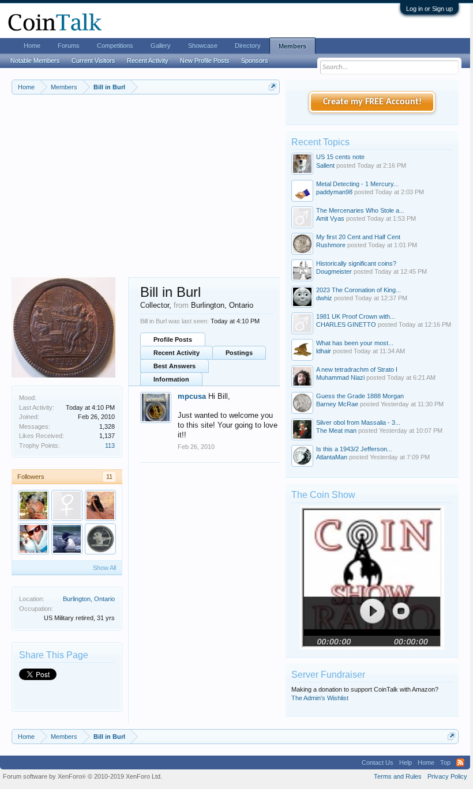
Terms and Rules (398, 776)
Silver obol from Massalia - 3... (358, 422)
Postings (239, 352)
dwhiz (324, 298)
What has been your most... (354, 342)
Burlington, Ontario (89, 598)
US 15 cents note (340, 156)
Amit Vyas (330, 218)
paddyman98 (334, 191)
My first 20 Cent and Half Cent (358, 236)
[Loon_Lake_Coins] (66, 538)
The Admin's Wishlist (319, 697)
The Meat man (336, 430)
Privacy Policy (447, 776)
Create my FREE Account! (372, 102)
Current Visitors (93, 60)
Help (405, 762)
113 (110, 445)
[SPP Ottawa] (100, 538)
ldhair (323, 351)
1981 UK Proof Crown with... (355, 316)
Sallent (325, 165)
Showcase (202, 45)
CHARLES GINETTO (346, 324)
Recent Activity (176, 352)
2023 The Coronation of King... (358, 289)
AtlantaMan (331, 457)
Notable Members (35, 60)
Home (32, 45)
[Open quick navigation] (272, 86)
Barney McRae (337, 404)
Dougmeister (334, 271)
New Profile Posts (205, 60)
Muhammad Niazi (340, 377)
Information (171, 379)
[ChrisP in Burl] (33, 538)
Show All (104, 567)
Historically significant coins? (356, 263)
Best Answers (174, 366)
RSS (460, 762)
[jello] (33, 505)
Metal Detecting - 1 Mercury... (357, 183)
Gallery (161, 45)
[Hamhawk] (100, 505)
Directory (248, 45)
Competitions (115, 45)
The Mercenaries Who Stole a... (360, 210)
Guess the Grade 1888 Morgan (360, 395)
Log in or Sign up (429, 8)
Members (292, 46)
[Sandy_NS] (66, 505)
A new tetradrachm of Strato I (356, 369)
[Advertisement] (146, 190)
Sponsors (254, 60)
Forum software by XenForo (82, 776)
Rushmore (331, 244)
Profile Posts (172, 339)
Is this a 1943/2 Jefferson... (354, 449)
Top (445, 762)
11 (109, 476)
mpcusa (192, 396)
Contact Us (377, 762)
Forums (69, 45)
